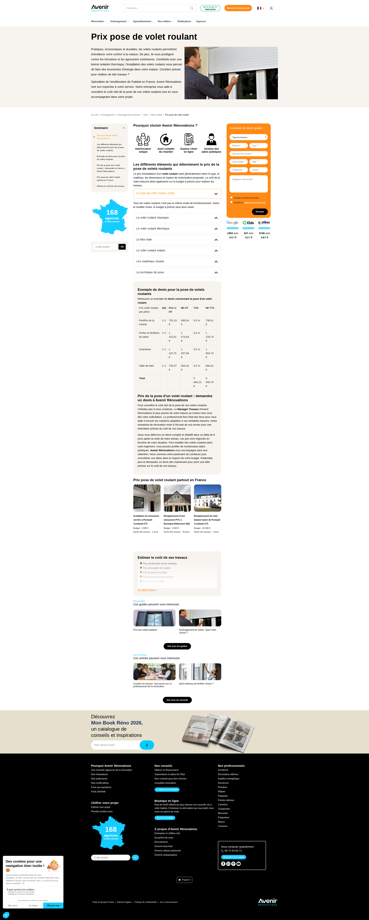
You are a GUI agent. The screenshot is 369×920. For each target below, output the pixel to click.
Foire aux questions (101, 787)
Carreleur (223, 804)
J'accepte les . (249, 203)
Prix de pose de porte (154, 585)
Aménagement (118, 21)
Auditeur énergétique (228, 778)
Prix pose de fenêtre (153, 581)
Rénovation (97, 21)
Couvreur (222, 826)
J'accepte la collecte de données (246, 198)
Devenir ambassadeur (166, 855)
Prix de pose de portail (155, 572)
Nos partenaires (99, 778)
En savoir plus (146, 589)
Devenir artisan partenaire (168, 850)
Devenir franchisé (164, 846)
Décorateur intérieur (228, 774)
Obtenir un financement (166, 770)
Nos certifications (100, 783)
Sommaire (101, 127)
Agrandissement (142, 21)
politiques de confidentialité (254, 203)
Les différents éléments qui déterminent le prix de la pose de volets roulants (110, 147)
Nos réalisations (99, 774)
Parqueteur (223, 817)
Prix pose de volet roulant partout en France (108, 178)
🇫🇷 (259, 8)
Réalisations (184, 21)
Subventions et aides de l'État (170, 774)
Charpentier (224, 809)
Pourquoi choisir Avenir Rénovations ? (107, 137)
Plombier (222, 787)
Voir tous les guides (177, 646)
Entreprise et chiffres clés (167, 833)
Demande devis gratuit (238, 8)
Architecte (223, 770)
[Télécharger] (147, 745)
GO (135, 858)
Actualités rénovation (165, 783)
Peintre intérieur (226, 800)
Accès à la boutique (165, 818)
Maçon (221, 822)
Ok (122, 246)
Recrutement (161, 842)
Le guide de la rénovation (167, 790)
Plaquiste (223, 796)
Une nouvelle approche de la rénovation (111, 770)
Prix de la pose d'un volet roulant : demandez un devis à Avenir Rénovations (111, 168)
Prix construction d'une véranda (160, 563)
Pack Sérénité (98, 791)
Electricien (223, 783)
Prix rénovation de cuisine (157, 568)
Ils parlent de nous (164, 837)
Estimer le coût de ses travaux (110, 186)
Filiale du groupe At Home (103, 902)
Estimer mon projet (100, 807)
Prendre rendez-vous (102, 811)
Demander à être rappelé (233, 857)
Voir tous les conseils (177, 700)
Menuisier (223, 813)
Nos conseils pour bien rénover (170, 778)
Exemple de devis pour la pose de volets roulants (111, 157)
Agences (201, 21)
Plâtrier (221, 791)
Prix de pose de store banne (158, 577)
